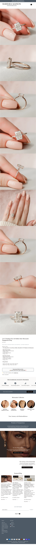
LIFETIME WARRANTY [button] (25, 344)
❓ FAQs (11, 525)
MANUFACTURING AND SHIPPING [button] (14, 344)
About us (3, 522)
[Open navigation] (32, 4)
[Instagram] (16, 513)
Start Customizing (27, 467)
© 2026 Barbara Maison (14, 542)
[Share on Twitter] (6, 374)
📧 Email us (12, 523)
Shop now (30, 391)
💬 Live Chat (12, 526)
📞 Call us (12, 522)
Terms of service (5, 525)
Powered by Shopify (22, 542)
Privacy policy (4, 523)
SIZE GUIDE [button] (4, 344)
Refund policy (10, 541)
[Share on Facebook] (5, 374)
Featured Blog (18, 473)
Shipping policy (4, 530)
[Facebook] (15, 513)
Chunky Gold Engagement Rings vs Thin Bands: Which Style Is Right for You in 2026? (29, 485)
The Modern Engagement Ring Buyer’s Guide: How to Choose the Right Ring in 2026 (17, 485)
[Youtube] (19, 513)
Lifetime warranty (5, 526)
